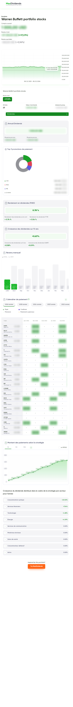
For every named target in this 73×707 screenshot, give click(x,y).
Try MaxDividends (36, 566)
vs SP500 (64, 447)
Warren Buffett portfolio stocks (14, 91)
